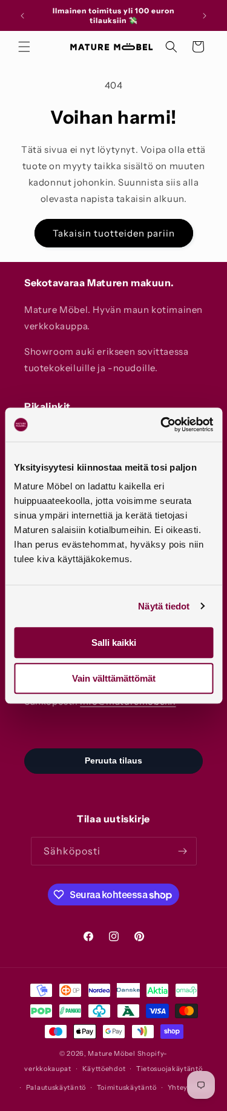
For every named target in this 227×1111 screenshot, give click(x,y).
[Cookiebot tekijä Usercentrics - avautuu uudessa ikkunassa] (161, 424)
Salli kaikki (113, 642)
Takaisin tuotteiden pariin (114, 233)
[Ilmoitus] (204, 15)
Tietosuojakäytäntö (169, 1068)
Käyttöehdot (104, 1068)
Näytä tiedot (163, 606)
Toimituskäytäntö (127, 1087)
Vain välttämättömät (114, 678)
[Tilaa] (182, 851)
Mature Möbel (111, 1053)
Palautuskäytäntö (56, 1087)
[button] (24, 46)
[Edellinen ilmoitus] (22, 15)
